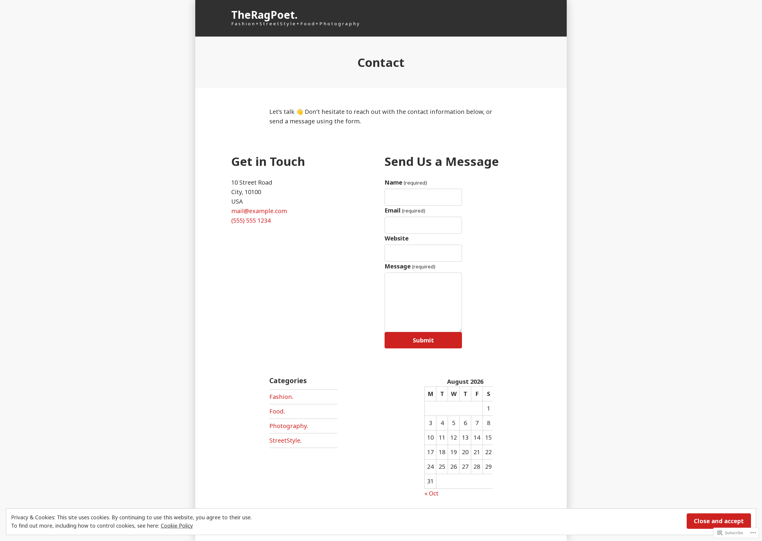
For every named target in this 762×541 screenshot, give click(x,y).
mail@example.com (259, 211)
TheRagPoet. (264, 15)
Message (410, 266)
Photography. (288, 426)
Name (406, 182)
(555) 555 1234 (251, 220)
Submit (423, 340)
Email (405, 210)
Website (397, 238)
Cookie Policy (177, 525)
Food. (277, 411)
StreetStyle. (285, 440)
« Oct (431, 493)
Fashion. (281, 397)
